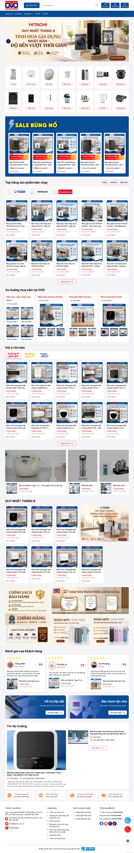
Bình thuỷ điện (67, 84)
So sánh (15, 171)
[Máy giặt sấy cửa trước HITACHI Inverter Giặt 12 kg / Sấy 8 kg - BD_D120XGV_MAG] (16, 250)
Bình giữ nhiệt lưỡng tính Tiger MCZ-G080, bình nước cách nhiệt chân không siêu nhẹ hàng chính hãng (114, 681)
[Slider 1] (67, 41)
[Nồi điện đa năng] (121, 74)
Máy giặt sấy (13, 108)
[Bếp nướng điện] (121, 98)
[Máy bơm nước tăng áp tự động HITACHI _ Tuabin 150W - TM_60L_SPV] (92, 250)
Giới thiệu (18, 14)
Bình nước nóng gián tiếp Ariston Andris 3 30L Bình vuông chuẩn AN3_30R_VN (92, 570)
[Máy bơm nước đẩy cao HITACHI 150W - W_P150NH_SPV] (67, 250)
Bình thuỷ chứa (67, 108)
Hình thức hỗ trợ (55, 835)
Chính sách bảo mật (57, 812)
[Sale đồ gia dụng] (105, 523)
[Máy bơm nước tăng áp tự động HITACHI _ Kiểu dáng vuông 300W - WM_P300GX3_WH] (12, 684)
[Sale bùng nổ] (33, 125)
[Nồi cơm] (49, 74)
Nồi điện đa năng (121, 84)
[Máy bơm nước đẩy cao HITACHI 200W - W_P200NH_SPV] (41, 250)
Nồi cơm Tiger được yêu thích (18, 299)
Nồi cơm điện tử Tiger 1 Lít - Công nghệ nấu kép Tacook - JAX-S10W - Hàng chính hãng (27, 322)
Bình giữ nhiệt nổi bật (80, 297)
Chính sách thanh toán (57, 838)
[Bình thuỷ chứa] (67, 98)
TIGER (104, 182)
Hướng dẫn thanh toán (83, 816)
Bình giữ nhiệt (85, 84)
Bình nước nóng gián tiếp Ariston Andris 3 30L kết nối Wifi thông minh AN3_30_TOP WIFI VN (16, 426)
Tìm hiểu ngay (53, 713)
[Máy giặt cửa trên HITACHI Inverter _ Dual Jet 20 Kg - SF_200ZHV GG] (91, 144)
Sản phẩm (28, 14)
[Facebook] (101, 824)
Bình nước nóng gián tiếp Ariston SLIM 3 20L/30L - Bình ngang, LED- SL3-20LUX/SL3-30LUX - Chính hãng (16, 386)
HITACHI (113, 182)
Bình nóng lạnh (31, 84)
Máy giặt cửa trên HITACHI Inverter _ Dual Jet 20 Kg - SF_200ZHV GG (90, 163)
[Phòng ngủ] (110, 630)
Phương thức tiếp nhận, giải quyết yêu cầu (59, 817)
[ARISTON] (65, 192)
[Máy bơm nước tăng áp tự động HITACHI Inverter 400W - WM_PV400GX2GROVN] (51, 332)
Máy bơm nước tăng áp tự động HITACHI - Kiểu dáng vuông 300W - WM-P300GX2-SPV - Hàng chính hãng (42, 163)
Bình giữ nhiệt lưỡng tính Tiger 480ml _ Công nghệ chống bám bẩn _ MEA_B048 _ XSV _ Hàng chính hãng (88, 485)
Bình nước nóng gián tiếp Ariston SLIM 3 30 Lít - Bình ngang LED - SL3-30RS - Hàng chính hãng (91, 386)
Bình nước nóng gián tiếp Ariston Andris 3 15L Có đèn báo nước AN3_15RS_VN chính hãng (41, 530)
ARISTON (123, 182)
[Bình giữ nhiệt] (85, 74)
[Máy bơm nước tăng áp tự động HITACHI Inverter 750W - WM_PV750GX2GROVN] (61, 332)
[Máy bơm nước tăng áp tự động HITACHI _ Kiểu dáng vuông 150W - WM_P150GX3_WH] (117, 250)
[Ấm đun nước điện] (103, 98)
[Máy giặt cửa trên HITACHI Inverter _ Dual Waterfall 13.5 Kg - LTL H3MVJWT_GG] (115, 144)
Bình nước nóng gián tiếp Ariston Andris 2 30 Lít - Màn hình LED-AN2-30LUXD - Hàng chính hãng (116, 386)
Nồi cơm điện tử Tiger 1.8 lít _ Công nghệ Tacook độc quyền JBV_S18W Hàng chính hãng (12, 339)
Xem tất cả (65, 282)
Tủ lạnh (13, 84)
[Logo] (11, 5)
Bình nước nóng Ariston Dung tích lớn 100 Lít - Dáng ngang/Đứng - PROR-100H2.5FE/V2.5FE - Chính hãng (41, 426)
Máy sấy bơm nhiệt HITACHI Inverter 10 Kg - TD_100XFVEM (19, 163)
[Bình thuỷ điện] (67, 74)
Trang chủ (8, 14)
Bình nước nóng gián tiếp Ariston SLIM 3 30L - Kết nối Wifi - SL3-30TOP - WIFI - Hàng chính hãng (91, 426)
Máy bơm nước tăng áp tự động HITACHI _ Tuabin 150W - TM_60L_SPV (92, 265)
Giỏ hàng (125, 6)
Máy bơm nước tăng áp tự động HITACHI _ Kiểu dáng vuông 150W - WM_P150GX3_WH (117, 265)
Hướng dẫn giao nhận (83, 819)
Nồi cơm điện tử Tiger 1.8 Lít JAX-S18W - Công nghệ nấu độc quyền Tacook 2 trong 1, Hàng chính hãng (27, 339)
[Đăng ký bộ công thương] (88, 849)
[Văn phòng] (90, 600)
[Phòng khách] (70, 630)
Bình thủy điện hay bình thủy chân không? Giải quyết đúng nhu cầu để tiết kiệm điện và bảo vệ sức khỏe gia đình (108, 732)
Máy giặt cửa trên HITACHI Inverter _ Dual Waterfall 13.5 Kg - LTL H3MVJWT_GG (114, 163)
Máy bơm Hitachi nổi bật (50, 297)
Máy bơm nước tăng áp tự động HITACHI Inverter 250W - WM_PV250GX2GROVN (120, 485)
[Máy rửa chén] (31, 98)
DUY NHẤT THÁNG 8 (20, 501)
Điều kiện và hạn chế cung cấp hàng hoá (59, 825)
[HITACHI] (42, 192)
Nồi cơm (49, 84)
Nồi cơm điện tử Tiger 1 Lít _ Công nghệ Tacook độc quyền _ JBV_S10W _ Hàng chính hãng (12, 322)
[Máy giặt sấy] (13, 98)
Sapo (78, 849)
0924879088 (14, 828)
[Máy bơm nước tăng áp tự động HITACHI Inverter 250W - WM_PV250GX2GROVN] (51, 315)
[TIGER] (19, 192)
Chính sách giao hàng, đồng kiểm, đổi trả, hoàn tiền (59, 831)
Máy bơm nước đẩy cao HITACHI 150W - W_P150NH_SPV (66, 265)
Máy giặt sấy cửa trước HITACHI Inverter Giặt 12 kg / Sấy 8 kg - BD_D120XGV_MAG (15, 265)
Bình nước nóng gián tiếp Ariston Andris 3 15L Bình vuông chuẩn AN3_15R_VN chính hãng (41, 570)
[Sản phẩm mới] (27, 616)
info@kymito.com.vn (16, 824)
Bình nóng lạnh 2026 (111, 297)
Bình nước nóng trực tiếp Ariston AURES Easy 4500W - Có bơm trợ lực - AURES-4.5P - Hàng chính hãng (41, 386)
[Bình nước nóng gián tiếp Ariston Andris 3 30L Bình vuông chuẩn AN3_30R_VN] (92, 556)
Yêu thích (105, 5)
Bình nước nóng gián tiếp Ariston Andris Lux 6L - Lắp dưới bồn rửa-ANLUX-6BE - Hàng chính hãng (117, 426)
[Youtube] (110, 824)
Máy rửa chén (31, 108)
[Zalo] (106, 824)
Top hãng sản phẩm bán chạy (26, 182)
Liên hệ (45, 14)
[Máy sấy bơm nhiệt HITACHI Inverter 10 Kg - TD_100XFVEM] (19, 144)
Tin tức (37, 14)
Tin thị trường (17, 726)
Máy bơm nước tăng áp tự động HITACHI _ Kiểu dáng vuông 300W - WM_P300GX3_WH (29, 681)
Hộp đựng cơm (84, 108)
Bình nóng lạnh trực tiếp (49, 108)
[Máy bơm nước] (103, 74)
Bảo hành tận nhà (114, 701)
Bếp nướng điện (121, 108)
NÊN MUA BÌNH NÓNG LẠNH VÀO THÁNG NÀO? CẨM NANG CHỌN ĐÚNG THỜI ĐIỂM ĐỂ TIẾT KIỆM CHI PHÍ (34, 774)
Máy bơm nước (103, 84)
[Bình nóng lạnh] (31, 74)
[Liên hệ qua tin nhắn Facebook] (128, 841)
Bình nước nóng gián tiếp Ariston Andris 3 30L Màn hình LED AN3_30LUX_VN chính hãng (16, 570)
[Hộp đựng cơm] (85, 98)
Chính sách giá (55, 821)
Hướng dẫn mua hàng (83, 812)
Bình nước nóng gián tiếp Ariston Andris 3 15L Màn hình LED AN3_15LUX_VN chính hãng (66, 530)
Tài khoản (115, 6)
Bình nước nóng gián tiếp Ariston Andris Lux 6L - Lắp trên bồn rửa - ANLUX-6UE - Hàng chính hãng (67, 426)
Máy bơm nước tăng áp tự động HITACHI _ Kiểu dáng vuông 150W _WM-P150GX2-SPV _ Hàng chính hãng (67, 163)
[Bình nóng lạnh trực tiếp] (49, 98)
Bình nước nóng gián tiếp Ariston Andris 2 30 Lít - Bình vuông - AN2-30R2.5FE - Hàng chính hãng (66, 386)
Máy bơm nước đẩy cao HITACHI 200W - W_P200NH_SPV (40, 265)
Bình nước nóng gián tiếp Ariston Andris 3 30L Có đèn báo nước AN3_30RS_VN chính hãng (67, 570)
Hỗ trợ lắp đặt (54, 701)
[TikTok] (115, 824)
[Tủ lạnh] (13, 74)
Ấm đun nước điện (102, 108)
